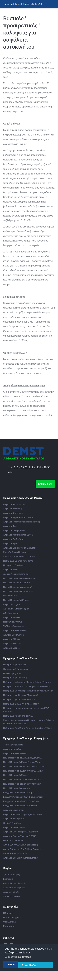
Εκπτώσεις (8, 879)
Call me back (45, 484)
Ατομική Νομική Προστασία (16, 574)
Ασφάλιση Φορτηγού (13, 513)
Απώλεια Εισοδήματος (13, 634)
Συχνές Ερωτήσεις (11, 896)
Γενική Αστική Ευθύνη (13, 840)
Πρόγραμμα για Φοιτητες (15, 677)
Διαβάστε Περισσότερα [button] (18, 957)
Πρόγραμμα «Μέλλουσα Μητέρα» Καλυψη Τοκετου (27, 682)
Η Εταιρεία (8, 913)
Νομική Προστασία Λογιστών (16, 788)
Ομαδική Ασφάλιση (12, 823)
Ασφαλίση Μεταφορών (13, 818)
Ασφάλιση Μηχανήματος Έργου (18, 534)
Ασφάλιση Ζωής (10, 569)
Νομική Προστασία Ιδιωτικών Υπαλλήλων (22, 784)
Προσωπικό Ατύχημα (12, 621)
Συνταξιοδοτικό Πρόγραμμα (16, 552)
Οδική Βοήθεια (10, 595)
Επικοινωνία (9, 926)
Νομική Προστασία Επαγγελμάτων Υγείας (22, 762)
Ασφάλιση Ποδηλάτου (13, 539)
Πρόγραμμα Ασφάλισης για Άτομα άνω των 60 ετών (27, 686)
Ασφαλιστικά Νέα (11, 892)
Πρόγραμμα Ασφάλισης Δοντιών (18, 716)
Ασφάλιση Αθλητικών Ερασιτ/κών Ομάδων (22, 814)
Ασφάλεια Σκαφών (12, 643)
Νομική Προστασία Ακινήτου (16, 582)
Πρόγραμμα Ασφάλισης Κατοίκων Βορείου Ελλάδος (27, 728)
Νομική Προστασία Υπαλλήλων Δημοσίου (22, 779)
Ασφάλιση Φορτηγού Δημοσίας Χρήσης (21, 521)
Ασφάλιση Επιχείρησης (13, 810)
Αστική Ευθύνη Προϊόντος (15, 853)
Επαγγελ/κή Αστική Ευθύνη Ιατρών (19, 792)
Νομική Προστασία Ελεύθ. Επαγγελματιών (22, 757)
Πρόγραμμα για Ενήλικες (14, 664)
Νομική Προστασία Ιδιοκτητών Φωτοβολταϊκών (25, 766)
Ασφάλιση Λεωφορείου (14, 530)
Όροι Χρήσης (9, 921)
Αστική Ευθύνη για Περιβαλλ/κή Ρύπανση (22, 849)
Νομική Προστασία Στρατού (16, 775)
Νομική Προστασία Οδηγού (16, 600)
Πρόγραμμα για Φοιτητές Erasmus (19, 699)
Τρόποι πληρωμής (11, 874)
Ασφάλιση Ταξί (10, 526)
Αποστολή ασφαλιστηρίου (15, 883)
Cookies (11, 964)
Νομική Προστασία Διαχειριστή (17, 587)
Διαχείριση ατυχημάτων (14, 887)
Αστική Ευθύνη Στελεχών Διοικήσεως (20, 844)
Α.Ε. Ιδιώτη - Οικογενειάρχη (16, 608)
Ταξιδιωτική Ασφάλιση (13, 626)
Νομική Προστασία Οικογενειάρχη (19, 578)
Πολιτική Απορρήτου (12, 917)
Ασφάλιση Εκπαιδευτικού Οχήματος (19, 547)
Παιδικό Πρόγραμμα (12, 673)
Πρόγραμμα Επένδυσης (14, 565)
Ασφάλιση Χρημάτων (12, 749)
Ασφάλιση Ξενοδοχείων (14, 827)
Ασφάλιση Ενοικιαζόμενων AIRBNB (19, 836)
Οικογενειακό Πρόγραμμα (15, 669)
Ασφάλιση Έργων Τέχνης (15, 630)
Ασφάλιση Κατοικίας (12, 617)
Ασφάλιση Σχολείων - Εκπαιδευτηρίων (20, 857)
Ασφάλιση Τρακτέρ (12, 543)
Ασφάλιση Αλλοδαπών (13, 639)
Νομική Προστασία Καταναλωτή (18, 591)
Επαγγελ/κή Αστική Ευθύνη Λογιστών (20, 805)
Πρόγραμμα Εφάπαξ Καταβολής (18, 561)
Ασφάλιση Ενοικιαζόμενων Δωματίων (20, 831)
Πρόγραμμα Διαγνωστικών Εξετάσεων (21, 703)
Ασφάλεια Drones (11, 648)
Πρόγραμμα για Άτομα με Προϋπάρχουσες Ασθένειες (28, 690)
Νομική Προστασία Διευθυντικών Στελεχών (23, 770)
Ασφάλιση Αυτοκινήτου (13, 504)
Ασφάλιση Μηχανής (12, 508)
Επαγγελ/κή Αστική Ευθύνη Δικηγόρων (21, 801)
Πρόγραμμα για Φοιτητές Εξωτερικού (20, 695)
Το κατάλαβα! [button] (29, 965)
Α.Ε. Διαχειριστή (10, 613)
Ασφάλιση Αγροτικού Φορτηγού (18, 517)
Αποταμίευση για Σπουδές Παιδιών (19, 556)
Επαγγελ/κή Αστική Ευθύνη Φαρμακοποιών (23, 797)
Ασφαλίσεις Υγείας (12, 604)
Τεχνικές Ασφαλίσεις (13, 744)
